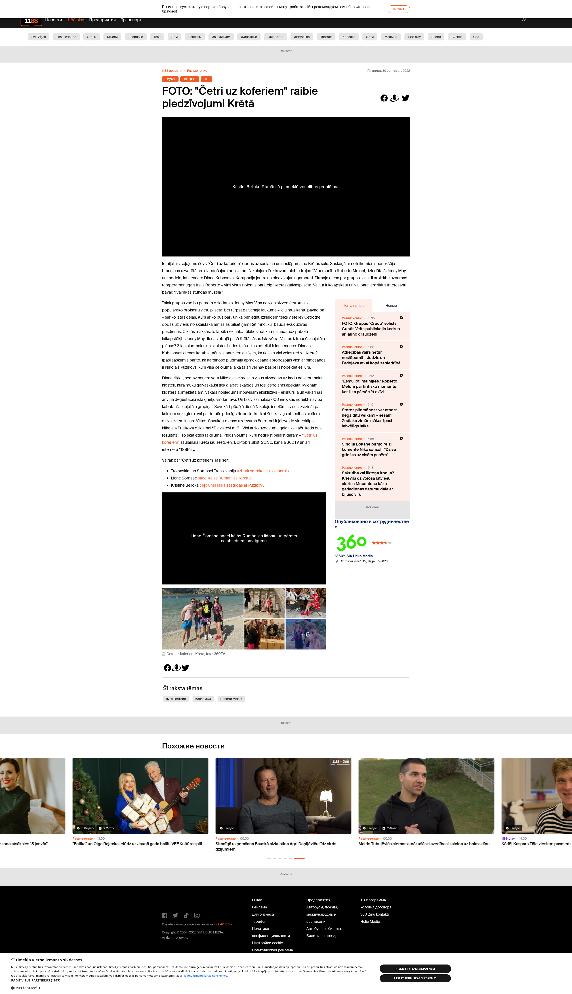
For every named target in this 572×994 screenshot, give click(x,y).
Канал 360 (203, 699)
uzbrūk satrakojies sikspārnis (263, 471)
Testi (157, 37)
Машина (391, 37)
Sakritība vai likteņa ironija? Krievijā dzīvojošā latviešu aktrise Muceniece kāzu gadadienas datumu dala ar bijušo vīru (368, 483)
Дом (174, 37)
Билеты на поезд (321, 935)
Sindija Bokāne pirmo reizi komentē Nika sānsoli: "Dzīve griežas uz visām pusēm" (369, 449)
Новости (53, 20)
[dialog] (286, 973)
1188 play (75, 20)
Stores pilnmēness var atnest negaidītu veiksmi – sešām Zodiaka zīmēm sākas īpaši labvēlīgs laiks (369, 418)
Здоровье (135, 37)
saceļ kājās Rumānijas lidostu (224, 478)
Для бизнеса (263, 914)
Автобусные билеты (323, 928)
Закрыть (398, 9)
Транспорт (131, 20)
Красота (349, 37)
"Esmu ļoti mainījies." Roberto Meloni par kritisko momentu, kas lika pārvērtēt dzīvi (369, 386)
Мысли (112, 37)
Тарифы (258, 921)
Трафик (326, 37)
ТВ (206, 79)
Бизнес (457, 37)
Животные (249, 37)
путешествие (176, 699)
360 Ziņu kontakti (374, 914)
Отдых (91, 37)
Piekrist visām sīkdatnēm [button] (415, 969)
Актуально (302, 37)
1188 (171, 901)
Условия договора (375, 907)
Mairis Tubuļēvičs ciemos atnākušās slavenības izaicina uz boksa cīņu (283, 844)
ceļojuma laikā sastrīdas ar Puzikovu (232, 485)
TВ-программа (373, 900)
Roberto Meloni (231, 699)
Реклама (259, 907)
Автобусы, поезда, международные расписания (322, 914)
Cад (476, 37)
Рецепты (194, 37)
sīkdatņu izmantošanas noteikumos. (204, 975)
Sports (436, 37)
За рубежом (221, 37)
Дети (370, 37)
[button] (269, 858)
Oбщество (275, 37)
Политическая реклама (272, 950)
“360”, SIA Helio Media (354, 556)
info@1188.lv (224, 924)
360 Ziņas (39, 37)
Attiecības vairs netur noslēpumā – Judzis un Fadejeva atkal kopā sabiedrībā (371, 358)
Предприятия (102, 20)
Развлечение (66, 37)
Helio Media (370, 921)
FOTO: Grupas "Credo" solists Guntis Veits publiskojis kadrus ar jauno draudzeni (371, 329)
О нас (257, 900)
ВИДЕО (190, 79)
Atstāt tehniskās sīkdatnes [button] (415, 978)
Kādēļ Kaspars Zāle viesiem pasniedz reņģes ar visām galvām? (419, 844)
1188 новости (172, 71)
